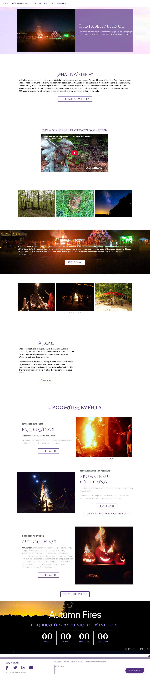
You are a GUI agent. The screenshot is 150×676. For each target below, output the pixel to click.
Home (5, 3)
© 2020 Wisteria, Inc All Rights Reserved (16, 672)
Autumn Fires (75, 614)
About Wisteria (57, 3)
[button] (20, 204)
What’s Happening (19, 3)
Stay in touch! (12, 662)
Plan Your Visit (39, 3)
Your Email (59, 666)
